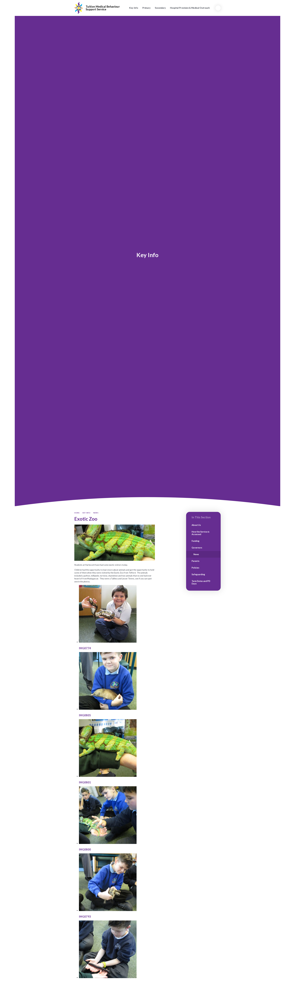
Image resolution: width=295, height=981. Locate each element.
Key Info (86, 513)
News (95, 513)
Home (77, 513)
